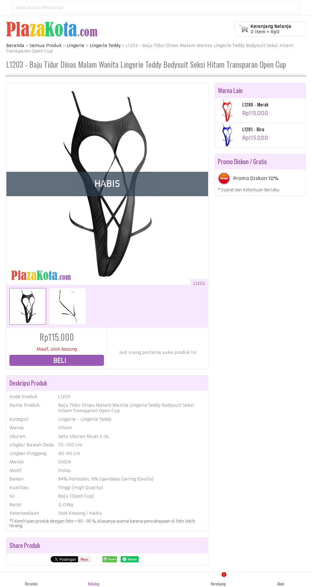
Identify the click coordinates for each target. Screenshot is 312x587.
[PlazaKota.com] (52, 28)
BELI (59, 360)
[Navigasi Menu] (6, 8)
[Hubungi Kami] (156, 579)
